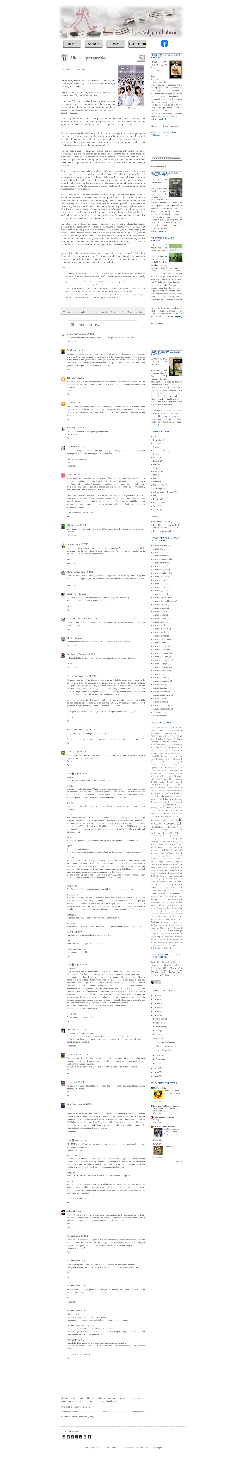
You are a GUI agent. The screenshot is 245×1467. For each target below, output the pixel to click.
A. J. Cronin (155, 727)
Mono (173, 968)
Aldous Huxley (156, 733)
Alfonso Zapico (164, 736)
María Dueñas (162, 873)
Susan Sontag (159, 925)
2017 (156, 995)
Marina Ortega (73, 572)
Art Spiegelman (174, 748)
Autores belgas (159, 566)
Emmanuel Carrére (158, 785)
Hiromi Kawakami (174, 802)
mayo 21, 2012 (90, 676)
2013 (156, 1011)
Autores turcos (159, 702)
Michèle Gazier (158, 876)
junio (158, 1035)
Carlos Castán (156, 762)
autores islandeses (160, 716)
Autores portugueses (161, 681)
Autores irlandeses (160, 629)
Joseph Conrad (156, 833)
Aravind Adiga (159, 748)
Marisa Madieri (174, 867)
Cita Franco (72, 447)
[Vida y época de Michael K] (176, 158)
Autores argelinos (160, 549)
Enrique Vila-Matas (175, 785)
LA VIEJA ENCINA (76, 619)
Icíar (69, 773)
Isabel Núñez (171, 805)
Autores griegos (159, 608)
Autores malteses (160, 650)
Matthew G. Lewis (176, 873)
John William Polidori (174, 827)
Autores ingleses (159, 618)
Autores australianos (161, 556)
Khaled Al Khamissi (171, 850)
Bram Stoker (164, 759)
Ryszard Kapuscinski (171, 905)
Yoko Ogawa (171, 945)
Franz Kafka (173, 793)
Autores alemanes (160, 545)
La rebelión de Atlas (164, 1050)
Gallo (180, 965)
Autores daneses (159, 587)
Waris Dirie (158, 939)
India (155, 475)
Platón (155, 899)
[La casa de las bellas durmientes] (162, 158)
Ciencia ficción (159, 450)
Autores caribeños (160, 576)
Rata (172, 971)
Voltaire (179, 937)
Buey (153, 962)
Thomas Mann (172, 931)
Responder (71, 342)
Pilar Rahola (178, 896)
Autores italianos (160, 636)
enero (158, 1063)
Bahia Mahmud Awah (167, 753)
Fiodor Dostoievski (175, 790)
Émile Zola (165, 948)
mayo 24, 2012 (82, 1211)
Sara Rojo (171, 911)
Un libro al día (159, 1088)
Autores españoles (160, 597)
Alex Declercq (170, 733)
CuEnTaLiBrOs (74, 334)
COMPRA (131, 108)
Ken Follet (158, 847)
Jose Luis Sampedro (173, 830)
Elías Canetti (174, 782)
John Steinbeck (157, 827)
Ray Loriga (165, 899)
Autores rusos (158, 684)
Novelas (138, 312)
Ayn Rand (154, 753)
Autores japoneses (160, 639)
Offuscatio (71, 474)
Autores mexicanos (161, 657)
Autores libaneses (160, 646)
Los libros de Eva (74, 654)
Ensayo (156, 461)
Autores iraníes (159, 622)
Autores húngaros (160, 611)
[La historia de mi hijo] (168, 158)
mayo (158, 1039)
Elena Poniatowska (176, 779)
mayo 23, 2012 (85, 1104)
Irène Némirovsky (157, 805)
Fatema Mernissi (173, 788)
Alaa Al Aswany (169, 727)
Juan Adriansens (169, 842)
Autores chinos (99, 312)
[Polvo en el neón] (174, 158)
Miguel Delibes (173, 876)
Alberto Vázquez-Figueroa (169, 730)
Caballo (163, 962)
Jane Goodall (162, 810)
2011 (156, 1068)
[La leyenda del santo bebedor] (158, 158)
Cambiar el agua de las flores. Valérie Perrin (171, 1131)
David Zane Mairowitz (158, 773)
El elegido (157, 1120)
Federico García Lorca (158, 790)
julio (158, 1031)
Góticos (156, 468)
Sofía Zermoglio (156, 916)
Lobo (158, 968)
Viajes (155, 509)
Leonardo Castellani (167, 859)
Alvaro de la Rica (157, 739)
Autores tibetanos (160, 698)
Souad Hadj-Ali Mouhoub (163, 919)
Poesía (155, 496)
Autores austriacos (160, 559)
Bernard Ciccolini (169, 756)
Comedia (156, 454)
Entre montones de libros (164, 1126)
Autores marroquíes (161, 653)
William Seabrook (157, 942)
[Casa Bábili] (164, 158)
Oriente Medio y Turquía (163, 492)
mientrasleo (72, 1054)
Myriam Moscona (166, 882)
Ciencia (156, 447)
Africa (155, 436)
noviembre (160, 1019)
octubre (159, 1023)
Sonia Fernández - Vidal (173, 916)
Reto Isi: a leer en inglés (162, 531)
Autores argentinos (160, 552)
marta (69, 1082)
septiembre (160, 1027)
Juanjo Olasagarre (165, 844)
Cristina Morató (170, 768)
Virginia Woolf (168, 937)
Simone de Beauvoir (167, 914)
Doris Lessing (167, 776)
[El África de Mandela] (172, 158)
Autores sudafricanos (161, 695)
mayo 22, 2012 (82, 1029)
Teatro (155, 506)
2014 (156, 1007)
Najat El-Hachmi (172, 888)
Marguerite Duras (164, 864)
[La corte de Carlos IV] (178, 158)
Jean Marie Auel (169, 813)
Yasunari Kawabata (157, 945)
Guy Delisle (170, 796)
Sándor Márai (165, 928)
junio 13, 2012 (81, 1261)
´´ (67, 403)
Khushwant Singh (157, 853)
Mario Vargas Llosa (160, 867)
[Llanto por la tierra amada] (170, 158)
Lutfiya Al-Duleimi (164, 862)
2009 (156, 1076)
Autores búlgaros (160, 570)
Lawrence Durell (156, 856)
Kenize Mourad (173, 847)
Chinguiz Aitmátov (158, 765)
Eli (68, 638)
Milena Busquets (157, 879)
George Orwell (157, 796)
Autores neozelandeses (162, 660)
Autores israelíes (159, 632)
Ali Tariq (176, 736)
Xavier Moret (174, 942)
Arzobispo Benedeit (173, 750)
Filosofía (156, 464)
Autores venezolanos (161, 709)
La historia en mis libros (163, 1117)
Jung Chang (178, 844)
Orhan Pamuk (156, 893)
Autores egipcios (160, 590)
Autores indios (159, 615)
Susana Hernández (75, 676)
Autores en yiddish (160, 594)
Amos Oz (170, 739)
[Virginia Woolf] (156, 158)
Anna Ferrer (161, 745)
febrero (159, 1059)
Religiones (157, 502)
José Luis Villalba (168, 839)
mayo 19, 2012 (92, 619)
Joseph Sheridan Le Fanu (160, 836)
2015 (156, 1003)
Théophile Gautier (157, 934)
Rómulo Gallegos (157, 908)
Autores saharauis (160, 688)
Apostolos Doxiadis (176, 745)
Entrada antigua (137, 1412)
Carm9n (70, 751)
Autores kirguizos (160, 643)
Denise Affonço (174, 773)
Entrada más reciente (69, 1412)
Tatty (69, 378)
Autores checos (159, 580)
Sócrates (177, 928)
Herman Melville (159, 802)
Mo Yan (169, 879)
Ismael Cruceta (165, 808)
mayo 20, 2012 (89, 654)
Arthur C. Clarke (157, 750)
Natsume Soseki (157, 891)
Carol (69, 350)
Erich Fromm (158, 788)
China (124, 312)
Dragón (168, 965)
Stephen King (164, 922)
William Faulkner (173, 939)
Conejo (154, 965)
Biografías (157, 440)
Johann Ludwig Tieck (174, 816)
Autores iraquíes (159, 625)
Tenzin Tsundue (156, 931)
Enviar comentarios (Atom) (83, 1416)
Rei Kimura (176, 899)
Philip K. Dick (166, 896)
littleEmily (71, 1211)
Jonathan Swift (158, 830)
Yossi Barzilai (72, 1104)
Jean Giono (155, 813)
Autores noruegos (160, 663)
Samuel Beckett (173, 908)
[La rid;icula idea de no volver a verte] (166, 158)
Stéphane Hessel (176, 922)
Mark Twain (169, 870)
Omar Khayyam (173, 891)
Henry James (177, 799)
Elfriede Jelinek (159, 782)
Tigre (167, 975)
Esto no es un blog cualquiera (166, 1106)
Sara (69, 427)
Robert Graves (169, 902)
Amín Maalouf (168, 742)
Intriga (155, 478)
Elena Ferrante (161, 779)
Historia (130, 312)
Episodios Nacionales (161, 522)
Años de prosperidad (164, 1046)
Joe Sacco (160, 816)
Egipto (155, 457)
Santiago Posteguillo (158, 911)
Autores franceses (160, 604)
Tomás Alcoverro (174, 934)
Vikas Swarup (155, 937)
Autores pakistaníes (161, 667)
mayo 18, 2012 (88, 334)
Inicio (104, 1412)
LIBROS (157, 1144)
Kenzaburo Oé (156, 850)
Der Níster (154, 776)
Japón (155, 482)
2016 (156, 999)
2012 (156, 1015)
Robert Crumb (156, 902)
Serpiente (155, 975)
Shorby (70, 594)
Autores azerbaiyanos (161, 563)
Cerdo (174, 961)
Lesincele (71, 1029)
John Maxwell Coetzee (166, 821)
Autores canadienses (161, 573)
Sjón (178, 914)
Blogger (158, 1448)
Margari (70, 525)
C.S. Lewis (176, 759)
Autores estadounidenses (163, 601)
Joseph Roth (172, 832)
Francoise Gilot (159, 793)
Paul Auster (170, 893)
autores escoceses (160, 712)
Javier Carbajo (175, 810)
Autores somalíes (160, 691)
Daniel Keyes (161, 770)
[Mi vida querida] (154, 158)
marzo (159, 1055)
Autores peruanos (160, 674)
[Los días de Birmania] (160, 158)
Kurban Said (174, 853)
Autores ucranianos (161, 705)
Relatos (156, 499)
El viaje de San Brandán (165, 1042)
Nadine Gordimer (165, 885)
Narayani (71, 544)
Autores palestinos (160, 670)
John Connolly (161, 820)
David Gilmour (174, 770)
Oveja (155, 971)
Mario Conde (177, 864)
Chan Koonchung (113, 312)
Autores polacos (159, 677)
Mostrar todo (178, 1161)
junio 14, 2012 (81, 1310)
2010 (156, 1072)
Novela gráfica (159, 485)
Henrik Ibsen (164, 799)
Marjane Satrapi (156, 870)
